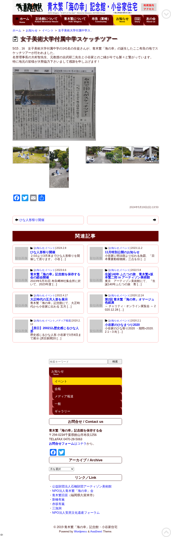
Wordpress (80, 531)
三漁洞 (57, 508)
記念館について (46, 20)
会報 (58, 389)
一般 (58, 404)
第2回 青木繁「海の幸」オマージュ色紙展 (129, 301)
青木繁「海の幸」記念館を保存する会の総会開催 (55, 275)
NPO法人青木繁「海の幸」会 (72, 490)
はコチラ (68, 443)
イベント (50, 248)
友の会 (151, 20)
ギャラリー (62, 411)
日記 (137, 20)
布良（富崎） (101, 20)
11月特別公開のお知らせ (122, 252)
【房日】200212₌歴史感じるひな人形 (54, 329)
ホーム (24, 20)
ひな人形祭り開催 (42, 252)
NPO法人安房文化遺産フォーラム (76, 512)
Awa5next (96, 531)
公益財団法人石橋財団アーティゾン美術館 (82, 486)
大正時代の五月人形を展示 (49, 299)
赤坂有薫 (58, 504)
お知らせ (122, 20)
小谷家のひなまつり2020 (122, 324)
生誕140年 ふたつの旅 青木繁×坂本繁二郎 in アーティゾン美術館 (129, 275)
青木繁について (75, 20)
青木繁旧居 (60, 495)
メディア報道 (63, 320)
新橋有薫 (58, 499)
